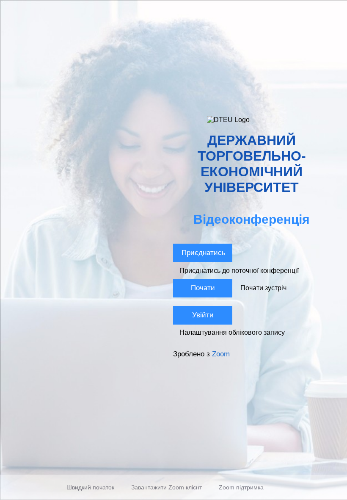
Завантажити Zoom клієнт (166, 487)
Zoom (221, 354)
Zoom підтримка (241, 487)
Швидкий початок (90, 487)
